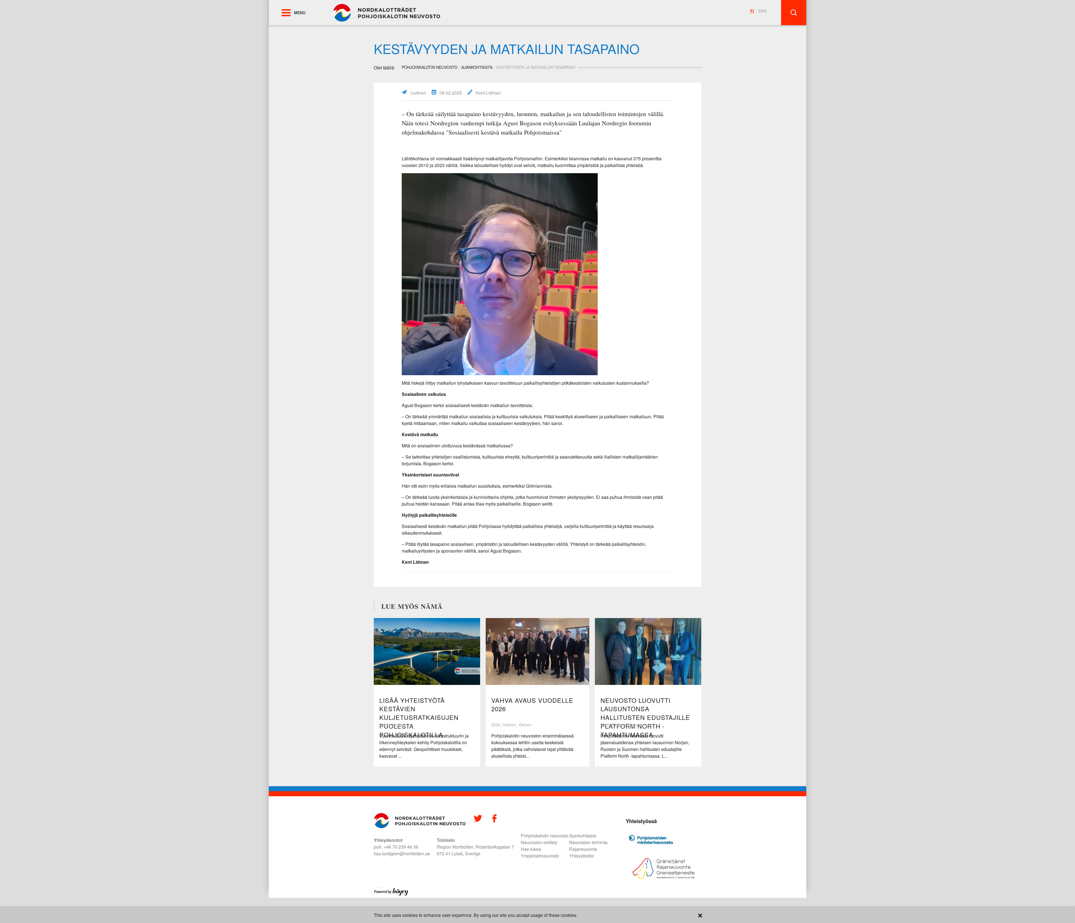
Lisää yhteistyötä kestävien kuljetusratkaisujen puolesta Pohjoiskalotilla (419, 717)
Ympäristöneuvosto (540, 855)
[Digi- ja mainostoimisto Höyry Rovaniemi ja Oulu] (391, 894)
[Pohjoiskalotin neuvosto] (386, 12)
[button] (286, 13)
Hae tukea (531, 849)
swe (762, 11)
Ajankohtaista (476, 67)
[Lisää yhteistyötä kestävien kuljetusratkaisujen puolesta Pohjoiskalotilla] (427, 651)
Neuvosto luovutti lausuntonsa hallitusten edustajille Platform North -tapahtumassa (645, 717)
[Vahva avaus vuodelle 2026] (537, 651)
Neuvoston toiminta (588, 842)
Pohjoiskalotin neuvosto (544, 835)
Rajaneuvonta (583, 849)
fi (752, 11)
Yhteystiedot (581, 855)
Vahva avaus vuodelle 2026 (532, 704)
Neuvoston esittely (539, 842)
